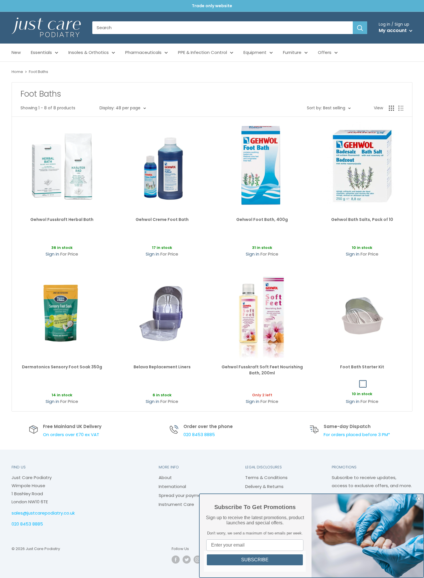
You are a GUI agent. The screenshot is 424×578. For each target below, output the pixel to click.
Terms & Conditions (266, 477)
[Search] (360, 27)
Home (17, 71)
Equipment (255, 52)
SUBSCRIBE (255, 559)
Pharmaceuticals (143, 52)
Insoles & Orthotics (88, 52)
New (16, 52)
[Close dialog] (419, 499)
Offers (324, 52)
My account (393, 30)
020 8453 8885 (199, 434)
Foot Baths (38, 71)
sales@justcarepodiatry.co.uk (43, 513)
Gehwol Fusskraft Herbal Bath (61, 219)
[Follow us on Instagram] (198, 560)
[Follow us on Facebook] (176, 560)
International (172, 486)
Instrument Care (176, 504)
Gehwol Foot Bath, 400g (262, 219)
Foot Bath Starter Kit (362, 367)
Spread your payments (183, 495)
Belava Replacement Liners (162, 367)
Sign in (52, 254)
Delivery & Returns (264, 486)
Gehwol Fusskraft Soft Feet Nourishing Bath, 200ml (262, 370)
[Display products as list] (401, 108)
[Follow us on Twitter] (187, 560)
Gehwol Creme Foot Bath (162, 219)
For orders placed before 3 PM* (357, 434)
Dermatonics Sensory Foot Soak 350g (62, 367)
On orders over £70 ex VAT (71, 434)
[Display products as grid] (391, 108)
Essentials (41, 52)
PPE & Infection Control (202, 52)
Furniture (292, 52)
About (165, 477)
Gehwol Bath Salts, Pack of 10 (362, 219)
